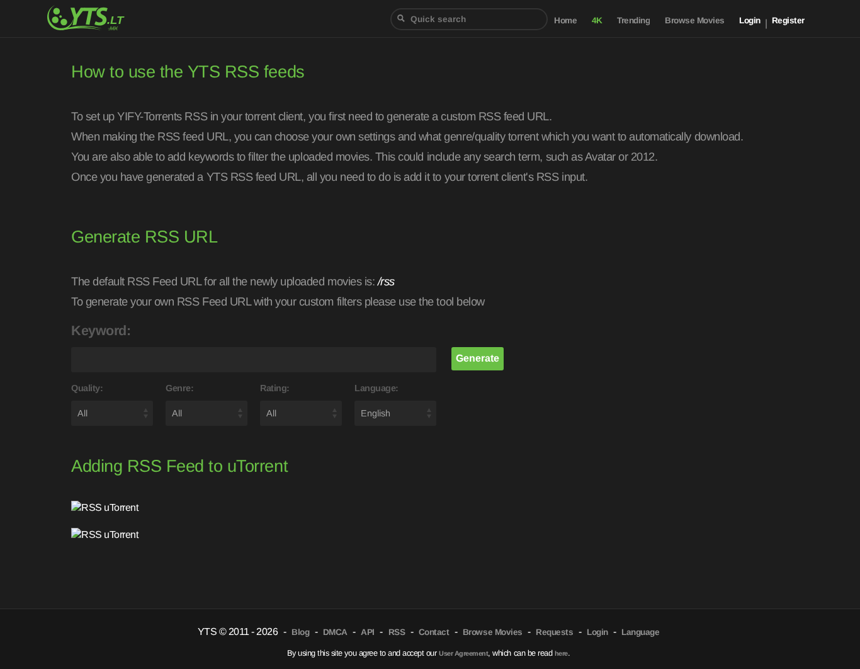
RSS (396, 632)
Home (565, 20)
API (368, 632)
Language (640, 632)
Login (750, 20)
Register (788, 20)
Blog (300, 632)
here (561, 653)
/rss (386, 281)
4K (597, 20)
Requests (554, 632)
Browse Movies (695, 20)
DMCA (335, 632)
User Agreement (463, 653)
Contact (434, 632)
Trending (633, 20)
